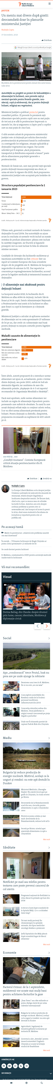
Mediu (7, 738)
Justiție (5, 11)
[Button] (47, 40)
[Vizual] (11, 1083)
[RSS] (21, 1066)
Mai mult (46, 840)
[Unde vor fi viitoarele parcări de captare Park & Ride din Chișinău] (11, 725)
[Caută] (41, 1083)
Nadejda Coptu (7, 30)
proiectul (33, 112)
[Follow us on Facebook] (3, 1066)
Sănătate (9, 847)
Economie (9, 953)
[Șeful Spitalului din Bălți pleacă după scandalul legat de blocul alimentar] (11, 937)
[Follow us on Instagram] (15, 1066)
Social (7, 638)
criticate (34, 259)
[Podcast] (26, 1083)
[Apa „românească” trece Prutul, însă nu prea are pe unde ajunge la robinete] (26, 656)
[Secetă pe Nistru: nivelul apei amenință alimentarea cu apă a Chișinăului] (11, 832)
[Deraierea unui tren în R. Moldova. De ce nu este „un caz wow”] (11, 686)
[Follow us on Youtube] (9, 1066)
